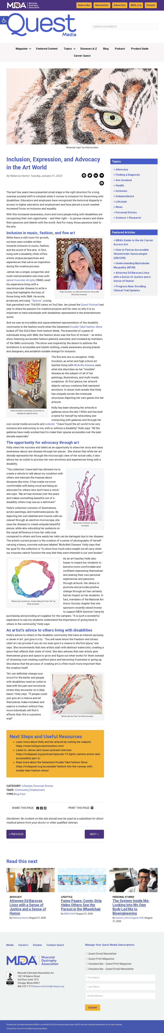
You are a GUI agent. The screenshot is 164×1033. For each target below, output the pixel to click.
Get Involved (124, 180)
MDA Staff (69, 913)
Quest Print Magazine (101, 958)
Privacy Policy (11, 1028)
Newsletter (102, 5)
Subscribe (84, 5)
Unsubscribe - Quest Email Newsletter (111, 968)
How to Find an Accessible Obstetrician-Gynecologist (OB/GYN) (131, 254)
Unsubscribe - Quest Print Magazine (109, 963)
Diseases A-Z (88, 48)
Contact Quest (55, 945)
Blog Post (19, 794)
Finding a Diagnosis (128, 174)
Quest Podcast (90, 304)
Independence (125, 196)
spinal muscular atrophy (20, 280)
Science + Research (128, 217)
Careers (23, 945)
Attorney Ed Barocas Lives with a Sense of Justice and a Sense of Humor (132, 276)
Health (120, 185)
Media (10, 945)
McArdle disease (84, 365)
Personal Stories (43, 785)
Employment (37, 789)
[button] (4, 20)
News (119, 207)
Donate (150, 5)
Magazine (22, 48)
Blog (106, 48)
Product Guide (139, 48)
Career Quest (82, 55)
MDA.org (136, 5)
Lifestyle (27, 785)
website (50, 424)
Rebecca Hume (20, 918)
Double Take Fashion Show (86, 326)
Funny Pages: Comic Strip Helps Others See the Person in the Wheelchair (81, 905)
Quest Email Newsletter (102, 953)
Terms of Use (22, 1028)
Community (22, 789)
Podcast (120, 48)
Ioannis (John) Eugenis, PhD (130, 918)
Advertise (120, 5)
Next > (94, 834)
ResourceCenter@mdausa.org (48, 986)
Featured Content (46, 48)
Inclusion (121, 190)
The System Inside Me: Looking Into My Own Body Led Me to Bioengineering (131, 907)
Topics (68, 48)
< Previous (16, 834)
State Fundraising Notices (37, 1028)
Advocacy (122, 169)
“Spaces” (36, 300)
